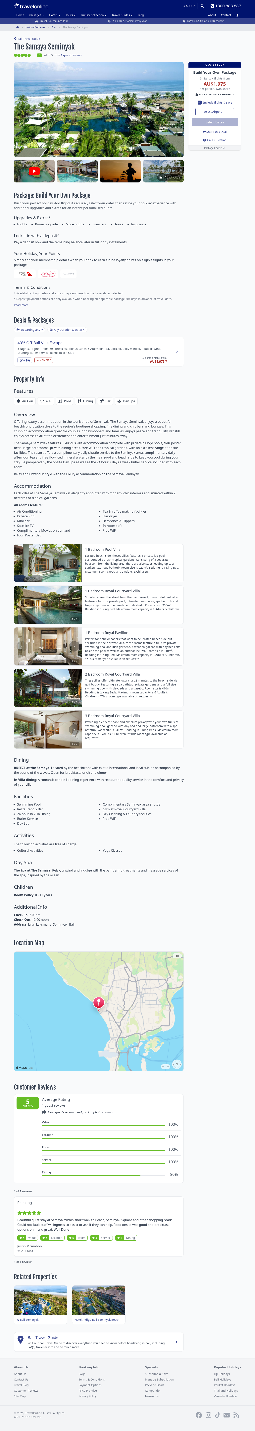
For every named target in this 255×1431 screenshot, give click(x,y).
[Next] (74, 563)
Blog (141, 15)
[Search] (202, 6)
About (212, 15)
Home (20, 15)
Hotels (53, 15)
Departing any (30, 330)
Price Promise (88, 1390)
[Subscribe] (226, 1415)
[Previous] (22, 563)
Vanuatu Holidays (225, 1396)
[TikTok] (217, 1415)
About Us (20, 1374)
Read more (21, 305)
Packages (35, 15)
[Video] (34, 171)
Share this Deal (216, 132)
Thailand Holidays (226, 1390)
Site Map (20, 1396)
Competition (153, 1390)
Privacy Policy (87, 1396)
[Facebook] (199, 1415)
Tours (69, 15)
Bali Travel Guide (29, 39)
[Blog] (236, 1415)
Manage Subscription (159, 1379)
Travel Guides (121, 15)
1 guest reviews (71, 55)
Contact (226, 15)
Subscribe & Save (156, 1374)
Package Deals (154, 1385)
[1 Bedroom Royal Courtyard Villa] (77, 171)
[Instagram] (208, 1415)
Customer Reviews (26, 1390)
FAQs (82, 1374)
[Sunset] (120, 171)
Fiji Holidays (222, 1374)
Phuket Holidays (224, 1385)
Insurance (152, 1396)
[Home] (31, 6)
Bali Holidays (222, 1379)
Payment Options (90, 1385)
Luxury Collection (92, 15)
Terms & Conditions (92, 1379)
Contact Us (21, 1379)
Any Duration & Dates (68, 330)
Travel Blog (21, 1385)
